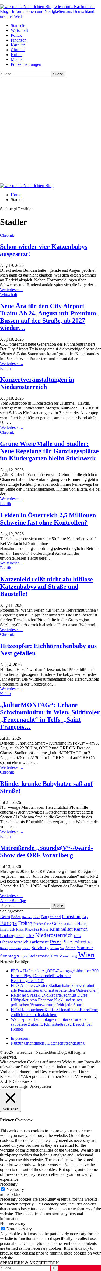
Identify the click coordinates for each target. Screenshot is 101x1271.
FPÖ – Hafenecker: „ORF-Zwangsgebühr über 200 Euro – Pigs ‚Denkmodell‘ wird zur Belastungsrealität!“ (55, 976)
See (62, 948)
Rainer (4, 948)
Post (90, 942)
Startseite (18, 25)
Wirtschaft (19, 30)
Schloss (54, 948)
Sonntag (8, 956)
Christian (71, 916)
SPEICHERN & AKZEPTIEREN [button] (29, 1262)
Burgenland (51, 916)
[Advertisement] (50, 130)
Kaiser (20, 929)
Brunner (27, 917)
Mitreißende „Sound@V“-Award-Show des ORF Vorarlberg (46, 851)
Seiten (70, 947)
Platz (67, 942)
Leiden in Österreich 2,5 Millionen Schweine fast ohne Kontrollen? (48, 519)
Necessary (15, 1189)
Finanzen (18, 40)
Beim (5, 916)
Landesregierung (12, 936)
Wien (86, 954)
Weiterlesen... (11, 289)
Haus (82, 923)
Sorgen (22, 956)
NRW (77, 936)
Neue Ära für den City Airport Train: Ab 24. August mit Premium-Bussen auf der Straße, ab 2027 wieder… (49, 316)
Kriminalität (61, 929)
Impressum (20, 1038)
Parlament (39, 942)
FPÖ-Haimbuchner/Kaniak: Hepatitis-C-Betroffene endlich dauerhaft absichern (54, 1012)
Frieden (38, 924)
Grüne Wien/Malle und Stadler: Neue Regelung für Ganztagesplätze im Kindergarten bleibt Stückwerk (49, 451)
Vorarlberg (68, 956)
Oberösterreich (14, 942)
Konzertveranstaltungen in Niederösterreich (37, 383)
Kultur (16, 54)
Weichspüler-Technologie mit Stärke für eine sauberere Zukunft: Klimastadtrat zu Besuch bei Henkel (51, 1024)
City (85, 917)
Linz (30, 935)
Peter (55, 942)
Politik (16, 35)
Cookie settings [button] (14, 1086)
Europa (8, 922)
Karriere (18, 45)
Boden (16, 917)
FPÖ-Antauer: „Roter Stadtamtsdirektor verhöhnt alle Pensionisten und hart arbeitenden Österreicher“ (55, 988)
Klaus (44, 929)
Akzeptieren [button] (40, 1086)
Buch (36, 917)
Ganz (47, 924)
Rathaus (15, 948)
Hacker (71, 923)
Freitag (25, 923)
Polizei (79, 942)
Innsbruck (7, 929)
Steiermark (38, 956)
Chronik (18, 49)
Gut (63, 923)
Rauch (26, 948)
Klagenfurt (32, 929)
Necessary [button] (9, 1184)
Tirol (54, 956)
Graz (56, 923)
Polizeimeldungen (26, 64)
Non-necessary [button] (12, 1223)
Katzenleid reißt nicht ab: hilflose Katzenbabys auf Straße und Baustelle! (46, 586)
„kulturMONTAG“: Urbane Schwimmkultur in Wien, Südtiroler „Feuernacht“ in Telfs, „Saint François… (50, 715)
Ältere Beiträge (13, 900)
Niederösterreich (54, 935)
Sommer (85, 947)
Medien (17, 59)
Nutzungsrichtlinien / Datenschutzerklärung (48, 1043)
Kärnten (81, 929)
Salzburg (40, 947)
